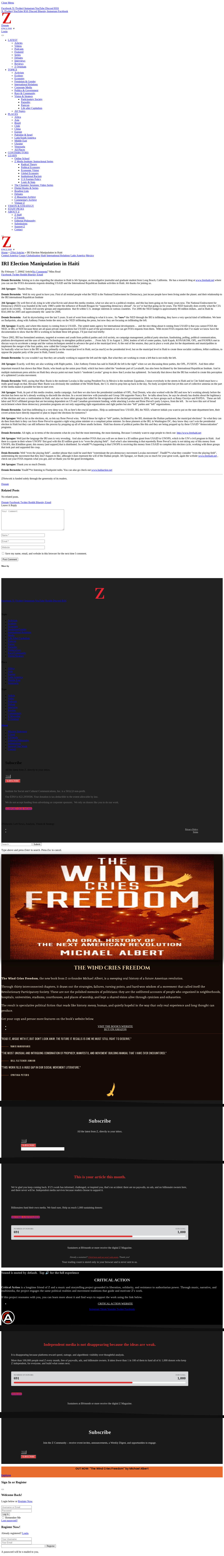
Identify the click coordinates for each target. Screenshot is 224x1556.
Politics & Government (26, 90)
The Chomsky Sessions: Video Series (33, 185)
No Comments (39, 271)
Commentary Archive (25, 200)
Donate (5, 25)
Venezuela (19, 146)
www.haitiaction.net (101, 470)
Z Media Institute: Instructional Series (33, 161)
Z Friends (19, 217)
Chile (17, 125)
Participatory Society (31, 99)
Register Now (25, 1501)
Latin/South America (25, 137)
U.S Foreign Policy (31, 179)
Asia (16, 120)
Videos (18, 46)
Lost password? (9, 1520)
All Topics (19, 111)
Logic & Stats (28, 182)
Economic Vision (30, 170)
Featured (18, 51)
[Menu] (2, 35)
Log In (6, 1514)
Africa (17, 117)
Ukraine (18, 143)
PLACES (13, 114)
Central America (9, 255)
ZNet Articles (17, 252)
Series (17, 54)
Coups (22, 255)
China (17, 128)
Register (51, 1546)
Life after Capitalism (31, 108)
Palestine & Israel (23, 134)
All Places (19, 149)
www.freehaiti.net (205, 280)
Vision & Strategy (23, 96)
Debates (18, 57)
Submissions (20, 223)
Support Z (19, 226)
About (4, 725)
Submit (37, 844)
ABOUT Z (14, 211)
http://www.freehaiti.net (189, 432)
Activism (19, 72)
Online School (21, 158)
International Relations (26, 84)
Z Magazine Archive (25, 197)
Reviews (18, 63)
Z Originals (20, 66)
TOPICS (12, 69)
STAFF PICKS (16, 208)
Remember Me (13, 1517)
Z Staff (18, 214)
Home (4, 252)
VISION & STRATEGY (21, 205)
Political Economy (30, 167)
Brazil (17, 123)
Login (25, 1533)
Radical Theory (29, 164)
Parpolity (25, 102)
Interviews (19, 60)
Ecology (18, 75)
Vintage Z (19, 202)
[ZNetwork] (6, 22)
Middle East (20, 140)
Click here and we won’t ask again (103, 1257)
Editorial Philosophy (25, 220)
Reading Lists (21, 191)
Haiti (43, 255)
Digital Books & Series (26, 188)
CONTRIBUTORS (18, 152)
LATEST (13, 40)
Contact (18, 229)
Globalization (33, 255)
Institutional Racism (31, 176)
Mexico (90, 255)
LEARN (12, 155)
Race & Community (24, 93)
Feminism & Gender (25, 81)
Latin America (78, 255)
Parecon (25, 105)
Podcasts (18, 49)
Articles (18, 43)
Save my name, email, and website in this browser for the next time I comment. (46, 553)
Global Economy (30, 173)
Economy (19, 78)
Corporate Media (23, 87)
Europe (18, 131)
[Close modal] (2, 1489)
